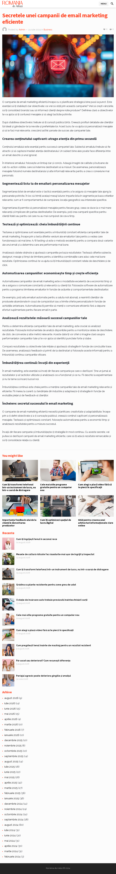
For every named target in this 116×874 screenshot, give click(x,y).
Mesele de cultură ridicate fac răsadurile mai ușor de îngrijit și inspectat (55, 554)
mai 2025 (9, 777)
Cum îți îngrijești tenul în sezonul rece (36, 539)
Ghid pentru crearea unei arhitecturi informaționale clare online (95, 522)
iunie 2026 (10, 708)
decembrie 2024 (13, 803)
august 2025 (11, 761)
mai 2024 (9, 840)
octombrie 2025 (13, 750)
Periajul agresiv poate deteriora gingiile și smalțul (43, 676)
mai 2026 (9, 713)
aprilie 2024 (10, 846)
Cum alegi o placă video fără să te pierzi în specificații (95, 486)
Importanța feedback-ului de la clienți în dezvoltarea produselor (19, 522)
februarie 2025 (12, 793)
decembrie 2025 (13, 740)
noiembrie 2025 (13, 745)
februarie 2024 (12, 856)
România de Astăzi (54, 868)
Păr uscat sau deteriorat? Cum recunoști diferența (43, 660)
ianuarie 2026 (11, 735)
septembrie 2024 (13, 819)
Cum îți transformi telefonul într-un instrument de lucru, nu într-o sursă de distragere (19, 487)
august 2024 (11, 824)
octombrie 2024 (13, 814)
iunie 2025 (10, 772)
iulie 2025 (9, 766)
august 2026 (11, 698)
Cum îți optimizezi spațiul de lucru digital (55, 521)
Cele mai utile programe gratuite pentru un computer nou (56, 487)
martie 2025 (11, 788)
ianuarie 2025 (11, 798)
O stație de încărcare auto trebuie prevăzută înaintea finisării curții (51, 600)
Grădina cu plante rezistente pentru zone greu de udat (46, 584)
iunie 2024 (10, 835)
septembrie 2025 (13, 756)
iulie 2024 (9, 830)
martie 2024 (11, 851)
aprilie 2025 (10, 782)
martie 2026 (11, 724)
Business (48, 29)
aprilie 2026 (10, 719)
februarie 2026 (12, 729)
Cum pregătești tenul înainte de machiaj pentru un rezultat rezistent (53, 645)
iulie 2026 (9, 703)
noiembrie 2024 (13, 809)
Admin (22, 29)
